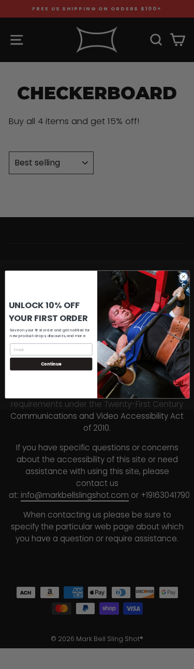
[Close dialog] (183, 276)
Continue (50, 364)
